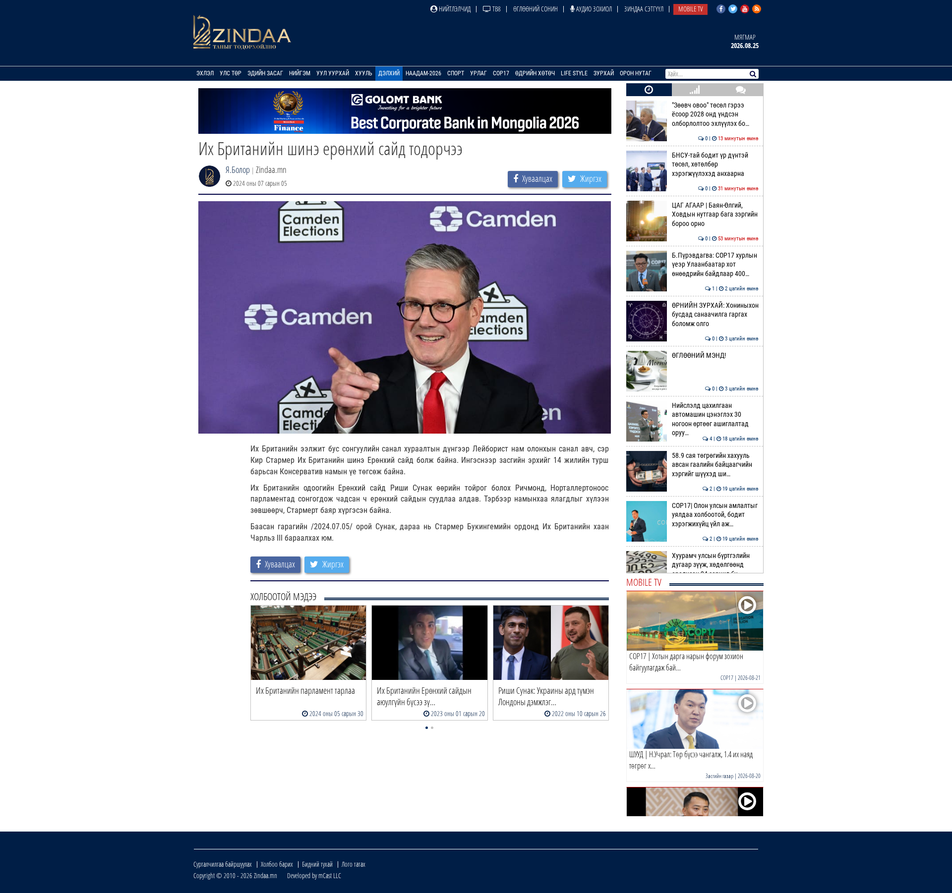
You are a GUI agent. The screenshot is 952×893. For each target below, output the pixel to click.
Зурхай (604, 73)
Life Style (574, 73)
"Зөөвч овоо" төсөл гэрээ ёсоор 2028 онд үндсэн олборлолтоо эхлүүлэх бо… (715, 114)
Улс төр (230, 73)
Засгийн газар (719, 776)
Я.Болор (238, 169)
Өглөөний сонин (535, 8)
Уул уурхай (332, 73)
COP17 (501, 73)
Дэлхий (389, 73)
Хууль (363, 73)
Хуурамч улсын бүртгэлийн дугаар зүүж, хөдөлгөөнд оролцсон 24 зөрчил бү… (715, 565)
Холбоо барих (277, 864)
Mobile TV (690, 8)
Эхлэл (205, 73)
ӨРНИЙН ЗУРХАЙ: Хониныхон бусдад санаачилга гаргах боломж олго (715, 314)
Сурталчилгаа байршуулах (222, 864)
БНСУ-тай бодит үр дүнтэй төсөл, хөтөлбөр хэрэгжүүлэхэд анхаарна (715, 164)
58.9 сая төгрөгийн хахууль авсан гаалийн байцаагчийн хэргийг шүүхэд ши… (715, 464)
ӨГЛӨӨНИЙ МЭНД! (715, 355)
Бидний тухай (317, 864)
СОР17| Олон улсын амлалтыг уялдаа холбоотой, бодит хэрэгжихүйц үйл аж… (715, 515)
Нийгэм (299, 73)
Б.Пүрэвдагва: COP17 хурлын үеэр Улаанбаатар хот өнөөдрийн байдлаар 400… (715, 264)
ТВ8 (496, 8)
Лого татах (353, 864)
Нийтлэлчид (454, 8)
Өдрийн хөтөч (535, 73)
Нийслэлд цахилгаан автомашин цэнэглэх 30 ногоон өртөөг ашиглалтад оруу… (715, 419)
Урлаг (478, 73)
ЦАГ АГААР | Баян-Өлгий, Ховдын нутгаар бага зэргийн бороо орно (715, 214)
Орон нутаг (636, 73)
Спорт (455, 73)
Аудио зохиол (593, 8)
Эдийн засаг (265, 73)
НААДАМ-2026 (423, 73)
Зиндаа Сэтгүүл (643, 8)
